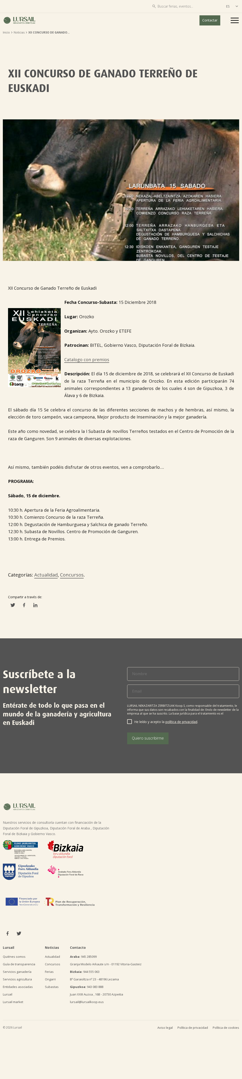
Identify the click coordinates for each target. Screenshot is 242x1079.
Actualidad (46, 575)
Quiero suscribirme (148, 738)
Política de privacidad (192, 1027)
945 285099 (83, 956)
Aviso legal (165, 1027)
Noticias (19, 32)
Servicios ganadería (17, 972)
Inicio (6, 32)
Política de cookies (226, 1027)
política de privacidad (181, 721)
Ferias (49, 972)
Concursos (72, 575)
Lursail (7, 994)
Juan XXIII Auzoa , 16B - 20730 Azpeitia (96, 994)
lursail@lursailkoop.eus (87, 1002)
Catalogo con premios (86, 359)
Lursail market (13, 1002)
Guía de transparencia (19, 964)
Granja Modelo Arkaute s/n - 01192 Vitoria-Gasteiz (106, 964)
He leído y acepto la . (166, 721)
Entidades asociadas (18, 987)
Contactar (209, 20)
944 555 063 (84, 972)
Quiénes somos (14, 956)
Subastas (52, 987)
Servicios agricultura (17, 979)
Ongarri (50, 979)
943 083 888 (86, 987)
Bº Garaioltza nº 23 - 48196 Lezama (94, 979)
